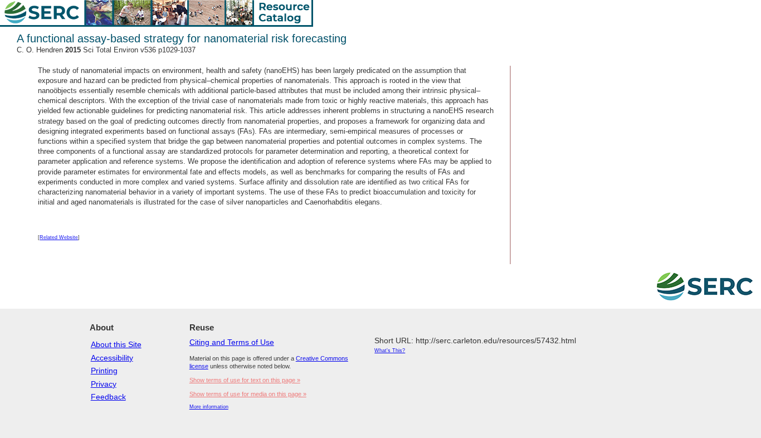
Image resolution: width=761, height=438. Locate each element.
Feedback (108, 396)
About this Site (116, 344)
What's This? (389, 350)
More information (208, 407)
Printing (104, 370)
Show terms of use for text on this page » (244, 380)
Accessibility (112, 357)
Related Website (59, 237)
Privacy (103, 383)
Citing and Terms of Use (231, 342)
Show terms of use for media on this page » (247, 394)
